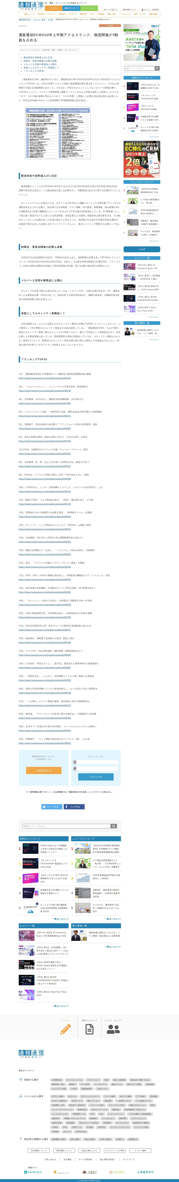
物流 (53, 50)
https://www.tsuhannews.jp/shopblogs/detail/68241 (45, 416)
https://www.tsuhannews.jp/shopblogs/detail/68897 (45, 668)
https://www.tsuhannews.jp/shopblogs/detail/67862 (45, 403)
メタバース (24, 50)
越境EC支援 (56, 1123)
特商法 (60, 50)
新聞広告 (116, 1110)
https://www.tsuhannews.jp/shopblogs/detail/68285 (45, 680)
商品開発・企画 (58, 1105)
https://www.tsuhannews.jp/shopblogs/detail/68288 (45, 479)
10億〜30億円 (105, 1139)
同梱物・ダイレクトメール (74, 1118)
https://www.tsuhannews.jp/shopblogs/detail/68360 (45, 655)
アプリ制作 (140, 1096)
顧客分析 (55, 1118)
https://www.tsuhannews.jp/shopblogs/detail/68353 (45, 554)
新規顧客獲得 (87, 1089)
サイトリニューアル (74, 1080)
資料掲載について (129, 9)
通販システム (117, 1084)
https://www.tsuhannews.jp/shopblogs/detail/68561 (45, 529)
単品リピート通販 (134, 1084)
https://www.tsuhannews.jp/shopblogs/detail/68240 (45, 391)
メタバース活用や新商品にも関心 (40, 64)
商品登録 (153, 1096)
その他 (50, 19)
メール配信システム (143, 1101)
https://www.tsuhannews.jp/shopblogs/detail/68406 (45, 592)
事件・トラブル (140, 14)
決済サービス (77, 1101)
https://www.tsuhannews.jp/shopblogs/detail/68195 (45, 617)
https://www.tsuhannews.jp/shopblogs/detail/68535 (45, 567)
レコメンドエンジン (116, 1114)
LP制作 (55, 1127)
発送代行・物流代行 (77, 1105)
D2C (65, 1127)
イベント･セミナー (89, 8)
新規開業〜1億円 (58, 1139)
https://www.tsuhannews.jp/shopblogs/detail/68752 (45, 441)
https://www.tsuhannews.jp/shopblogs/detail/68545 (45, 579)
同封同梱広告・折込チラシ (135, 1110)
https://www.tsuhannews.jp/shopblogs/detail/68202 (45, 542)
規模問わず (133, 1139)
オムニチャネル (122, 1123)
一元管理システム (123, 1101)
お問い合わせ (50, 1159)
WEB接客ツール (79, 1114)
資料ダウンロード (71, 8)
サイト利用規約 (85, 1159)
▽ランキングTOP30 (34, 71)
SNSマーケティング (99, 1110)
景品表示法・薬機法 (140, 1123)
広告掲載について (39, 1150)
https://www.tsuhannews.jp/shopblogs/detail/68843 (45, 517)
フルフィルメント (138, 1118)
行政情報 (101, 14)
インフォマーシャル (59, 1114)
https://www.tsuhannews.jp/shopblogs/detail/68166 (45, 642)
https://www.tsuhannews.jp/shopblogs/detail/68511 (45, 466)
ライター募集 (140, 1150)
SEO (152, 1105)
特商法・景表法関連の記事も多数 (40, 61)
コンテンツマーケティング (62, 1110)
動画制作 (93, 1118)
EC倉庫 (90, 1127)
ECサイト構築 (125, 1096)
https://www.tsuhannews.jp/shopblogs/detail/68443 (45, 378)
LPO (92, 1114)
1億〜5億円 (74, 1139)
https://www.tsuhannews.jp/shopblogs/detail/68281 (45, 731)
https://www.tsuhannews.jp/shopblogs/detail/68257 (45, 630)
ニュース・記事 (39, 19)
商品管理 (108, 1101)
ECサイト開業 (57, 1096)
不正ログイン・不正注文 (89, 1123)
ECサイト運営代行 (59, 1101)
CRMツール (76, 1127)
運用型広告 (82, 1110)
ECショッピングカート (90, 1096)
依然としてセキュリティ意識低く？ (41, 67)
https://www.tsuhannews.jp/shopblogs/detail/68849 (45, 605)
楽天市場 (46, 50)
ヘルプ (142, 249)
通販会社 (62, 14)
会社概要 (67, 1159)
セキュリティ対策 (59, 1089)
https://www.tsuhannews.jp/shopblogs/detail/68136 (45, 504)
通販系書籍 (153, 14)
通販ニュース (29, 14)
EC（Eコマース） (72, 50)
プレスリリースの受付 (115, 1150)
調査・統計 (112, 14)
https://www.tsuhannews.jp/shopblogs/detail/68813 (45, 743)
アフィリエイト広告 (116, 1105)
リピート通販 (110, 1096)
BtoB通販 (150, 1084)
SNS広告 (101, 1127)
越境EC (72, 1084)
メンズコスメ (35, 50)
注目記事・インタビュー (47, 14)
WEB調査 (107, 1123)
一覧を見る (153, 137)
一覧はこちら (58, 919)
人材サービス (102, 1089)
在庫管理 (123, 1118)
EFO (101, 1114)
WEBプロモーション (137, 1105)
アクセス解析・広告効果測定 (140, 1114)
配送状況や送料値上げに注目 (38, 57)
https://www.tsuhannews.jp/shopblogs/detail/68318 (45, 693)
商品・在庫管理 (119, 1080)
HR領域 (55, 1132)
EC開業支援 (56, 1080)
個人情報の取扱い (107, 1159)
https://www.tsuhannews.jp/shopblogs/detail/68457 (45, 454)
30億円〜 (119, 1139)
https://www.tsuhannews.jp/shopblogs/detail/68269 (45, 718)
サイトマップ (129, 1159)
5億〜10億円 (90, 1139)
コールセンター (100, 1084)
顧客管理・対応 (58, 1084)
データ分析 (85, 1084)
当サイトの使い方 (110, 9)
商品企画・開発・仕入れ (140, 1080)
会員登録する (43, 770)
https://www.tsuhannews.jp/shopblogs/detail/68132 (45, 491)
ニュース (53, 8)
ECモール (73, 14)
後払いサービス (93, 1101)
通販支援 (83, 14)
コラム (92, 14)
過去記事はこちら (89, 1150)
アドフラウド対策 (141, 1127)
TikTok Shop (81, 1132)
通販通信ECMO (25, 19)
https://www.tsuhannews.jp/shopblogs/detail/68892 (45, 428)
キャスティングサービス (120, 1127)
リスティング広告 (97, 1105)
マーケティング (125, 14)
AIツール (67, 1132)
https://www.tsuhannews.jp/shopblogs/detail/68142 (45, 705)
